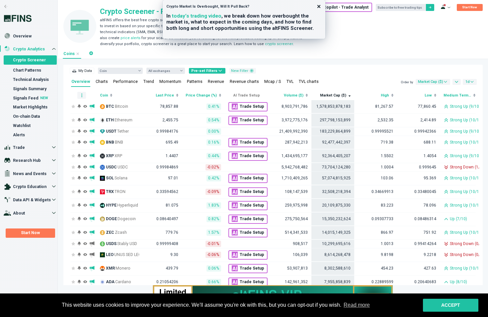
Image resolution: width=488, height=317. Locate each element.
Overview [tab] (80, 81)
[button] (91, 53)
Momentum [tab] (170, 81)
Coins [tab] (69, 53)
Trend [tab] (148, 81)
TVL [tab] (289, 81)
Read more (357, 305)
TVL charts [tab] (309, 81)
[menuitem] (82, 71)
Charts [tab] (102, 81)
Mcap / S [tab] (272, 81)
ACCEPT (450, 305)
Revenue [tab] (216, 81)
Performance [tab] (125, 81)
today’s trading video (196, 16)
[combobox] (118, 70)
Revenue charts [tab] (244, 81)
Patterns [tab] (195, 81)
